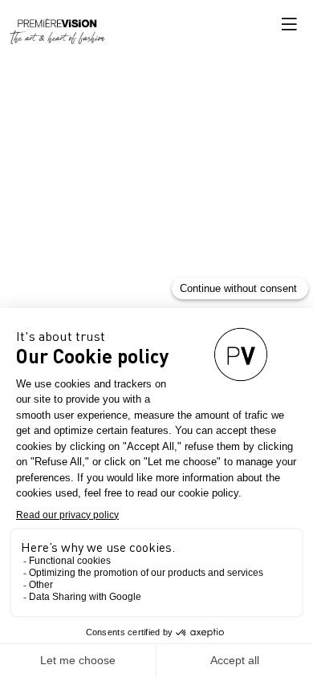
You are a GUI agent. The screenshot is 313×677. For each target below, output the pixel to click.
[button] (289, 24)
